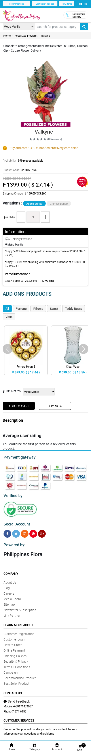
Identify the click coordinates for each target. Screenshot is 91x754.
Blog (7, 588)
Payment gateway (20, 457)
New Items (67, 3)
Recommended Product (20, 678)
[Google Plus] (42, 534)
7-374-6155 (19, 711)
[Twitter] (16, 534)
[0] (80, 745)
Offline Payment (14, 650)
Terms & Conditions (17, 667)
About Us (10, 582)
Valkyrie (45, 35)
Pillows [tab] (38, 308)
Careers (9, 593)
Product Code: (19, 170)
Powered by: (14, 544)
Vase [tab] (9, 317)
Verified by (13, 495)
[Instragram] (24, 534)
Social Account (17, 524)
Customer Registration (19, 634)
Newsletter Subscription (20, 610)
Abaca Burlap (34, 203)
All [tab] (7, 308)
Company (11, 573)
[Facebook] (7, 534)
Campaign (11, 672)
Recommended (16, 3)
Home (7, 35)
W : (29, 280)
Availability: (23, 161)
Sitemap (9, 604)
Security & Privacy (16, 661)
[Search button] (84, 26)
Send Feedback (19, 701)
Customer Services (19, 720)
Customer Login (14, 639)
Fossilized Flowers (25, 35)
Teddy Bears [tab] (73, 308)
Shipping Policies (15, 656)
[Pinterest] (33, 534)
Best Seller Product (45, 3)
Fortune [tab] (21, 308)
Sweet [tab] (54, 308)
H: (46, 280)
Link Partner (12, 615)
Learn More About (18, 625)
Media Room (12, 599)
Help (85, 3)
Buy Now (55, 406)
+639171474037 (23, 706)
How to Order (13, 645)
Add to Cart (18, 406)
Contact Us (13, 693)
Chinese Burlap (59, 203)
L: (12, 280)
